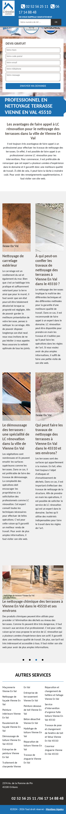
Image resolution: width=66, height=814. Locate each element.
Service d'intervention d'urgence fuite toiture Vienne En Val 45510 (54, 712)
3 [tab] (36, 660)
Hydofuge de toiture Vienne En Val (33, 732)
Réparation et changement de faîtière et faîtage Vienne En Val (54, 693)
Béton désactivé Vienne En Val (32, 721)
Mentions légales (55, 809)
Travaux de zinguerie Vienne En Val (32, 759)
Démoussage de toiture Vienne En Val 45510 (11, 740)
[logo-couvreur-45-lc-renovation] (8, 13)
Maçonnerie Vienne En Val (9, 689)
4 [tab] (42, 660)
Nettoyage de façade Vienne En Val (11, 701)
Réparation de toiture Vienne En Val (33, 746)
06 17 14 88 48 (51, 799)
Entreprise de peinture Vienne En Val (10, 753)
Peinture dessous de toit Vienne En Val (32, 710)
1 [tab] (23, 660)
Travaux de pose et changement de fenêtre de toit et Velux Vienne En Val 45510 (54, 733)
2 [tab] (30, 660)
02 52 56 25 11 (36, 7)
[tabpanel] (33, 608)
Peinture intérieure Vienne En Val (11, 714)
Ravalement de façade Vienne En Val (11, 727)
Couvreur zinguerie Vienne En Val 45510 (53, 750)
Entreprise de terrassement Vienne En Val (31, 697)
